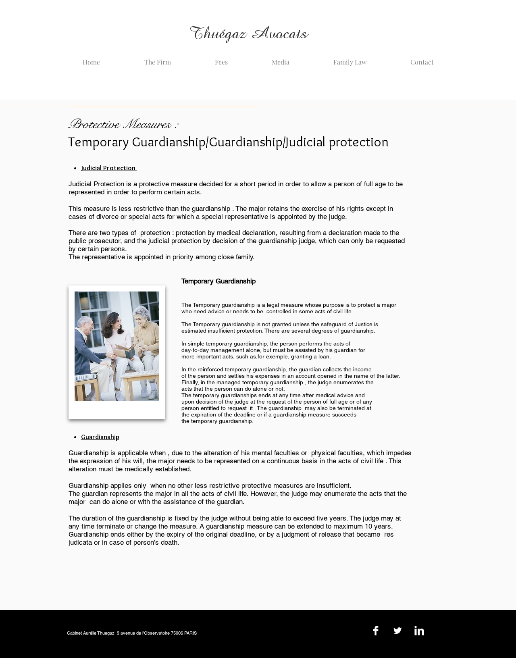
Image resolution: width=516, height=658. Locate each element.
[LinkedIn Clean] (419, 630)
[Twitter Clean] (397, 630)
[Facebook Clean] (376, 630)
